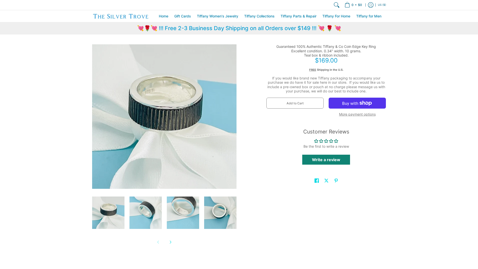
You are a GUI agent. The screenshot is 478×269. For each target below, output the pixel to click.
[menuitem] (353, 5)
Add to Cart (295, 103)
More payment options (357, 114)
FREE (312, 69)
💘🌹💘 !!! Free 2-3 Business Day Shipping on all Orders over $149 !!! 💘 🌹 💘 (239, 28)
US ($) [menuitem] (382, 4)
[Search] (336, 5)
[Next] (170, 242)
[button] (316, 180)
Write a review (326, 159)
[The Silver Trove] (120, 16)
